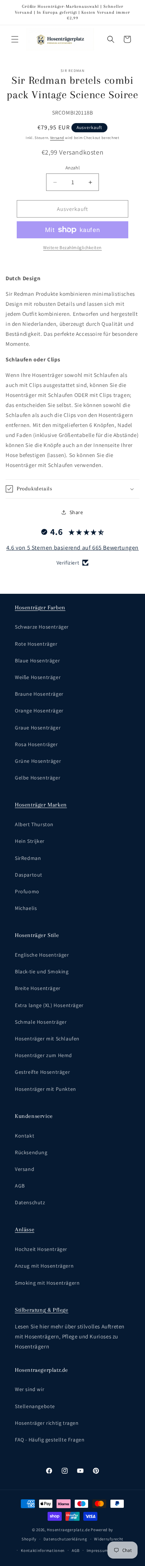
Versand (57, 137)
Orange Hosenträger (39, 710)
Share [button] (76, 512)
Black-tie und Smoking (42, 971)
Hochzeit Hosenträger (41, 1249)
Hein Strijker (30, 841)
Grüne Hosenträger (38, 761)
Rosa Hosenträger (36, 744)
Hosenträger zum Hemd (43, 1055)
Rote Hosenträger (36, 643)
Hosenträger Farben (40, 607)
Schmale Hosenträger (41, 1022)
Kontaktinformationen (43, 1550)
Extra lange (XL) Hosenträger (49, 1005)
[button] (15, 39)
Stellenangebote (35, 1406)
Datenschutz (30, 1202)
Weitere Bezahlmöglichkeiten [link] (72, 247)
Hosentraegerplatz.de (68, 1529)
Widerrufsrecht (108, 1539)
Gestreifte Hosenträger (42, 1072)
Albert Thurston (34, 824)
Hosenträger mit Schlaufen (47, 1038)
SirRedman (28, 858)
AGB (20, 1185)
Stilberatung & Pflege (41, 1310)
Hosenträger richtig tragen (47, 1423)
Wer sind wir (29, 1389)
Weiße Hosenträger (38, 677)
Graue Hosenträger (38, 727)
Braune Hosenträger (39, 694)
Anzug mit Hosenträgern (44, 1265)
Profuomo (27, 891)
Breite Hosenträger (38, 988)
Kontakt (24, 1135)
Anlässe (24, 1229)
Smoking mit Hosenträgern (47, 1282)
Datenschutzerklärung (65, 1539)
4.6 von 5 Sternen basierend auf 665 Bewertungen (72, 548)
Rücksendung (31, 1152)
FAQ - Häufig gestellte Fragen (49, 1439)
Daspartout (28, 874)
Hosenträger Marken (41, 804)
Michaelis (26, 908)
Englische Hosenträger (42, 954)
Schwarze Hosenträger (42, 626)
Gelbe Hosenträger (37, 777)
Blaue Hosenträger (37, 660)
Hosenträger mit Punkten (45, 1089)
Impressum (97, 1550)
